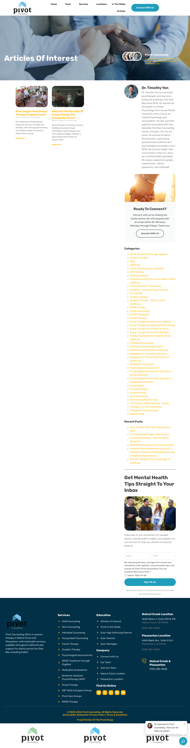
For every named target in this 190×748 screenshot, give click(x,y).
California (135, 264)
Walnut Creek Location (157, 614)
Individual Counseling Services (146, 346)
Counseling (136, 293)
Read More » (21, 138)
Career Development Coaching (146, 268)
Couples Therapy (139, 296)
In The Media (118, 4)
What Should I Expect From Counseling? (151, 445)
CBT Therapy (137, 271)
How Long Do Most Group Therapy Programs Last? (31, 113)
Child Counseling (139, 275)
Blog (132, 261)
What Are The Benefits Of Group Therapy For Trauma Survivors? (67, 114)
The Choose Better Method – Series (149, 403)
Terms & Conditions (117, 714)
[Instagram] (111, 692)
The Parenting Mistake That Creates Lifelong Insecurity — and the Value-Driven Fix (149, 438)
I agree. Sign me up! (136, 575)
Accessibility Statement (75, 714)
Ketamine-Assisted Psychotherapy (149, 350)
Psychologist (137, 385)
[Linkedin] (117, 692)
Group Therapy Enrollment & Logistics (150, 321)
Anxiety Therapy (139, 257)
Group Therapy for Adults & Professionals (152, 325)
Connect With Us (150, 233)
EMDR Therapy (138, 307)
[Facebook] (98, 692)
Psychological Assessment (144, 367)
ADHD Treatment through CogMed (148, 254)
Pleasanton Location (156, 635)
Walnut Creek (137, 413)
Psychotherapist (139, 389)
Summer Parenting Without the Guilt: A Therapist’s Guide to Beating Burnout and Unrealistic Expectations (152, 452)
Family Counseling (140, 311)
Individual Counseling (141, 342)
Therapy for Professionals (144, 410)
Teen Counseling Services (144, 399)
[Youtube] (123, 692)
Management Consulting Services (148, 353)
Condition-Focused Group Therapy (149, 289)
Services (83, 4)
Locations (101, 4)
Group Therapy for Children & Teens (149, 328)
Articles (121, 11)
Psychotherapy (138, 392)
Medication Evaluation (142, 364)
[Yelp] (105, 692)
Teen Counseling (139, 396)
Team (68, 4)
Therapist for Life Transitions (146, 406)
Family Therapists (139, 314)
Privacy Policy (97, 714)
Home (54, 4)
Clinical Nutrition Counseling (145, 286)
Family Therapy (138, 318)
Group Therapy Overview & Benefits (149, 332)
